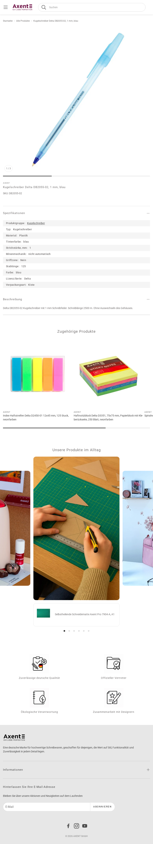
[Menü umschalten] (5, 7)
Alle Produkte (23, 21)
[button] (91, 7)
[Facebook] (68, 826)
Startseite (8, 21)
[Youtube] (84, 826)
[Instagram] (76, 826)
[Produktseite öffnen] (37, 373)
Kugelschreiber (36, 223)
